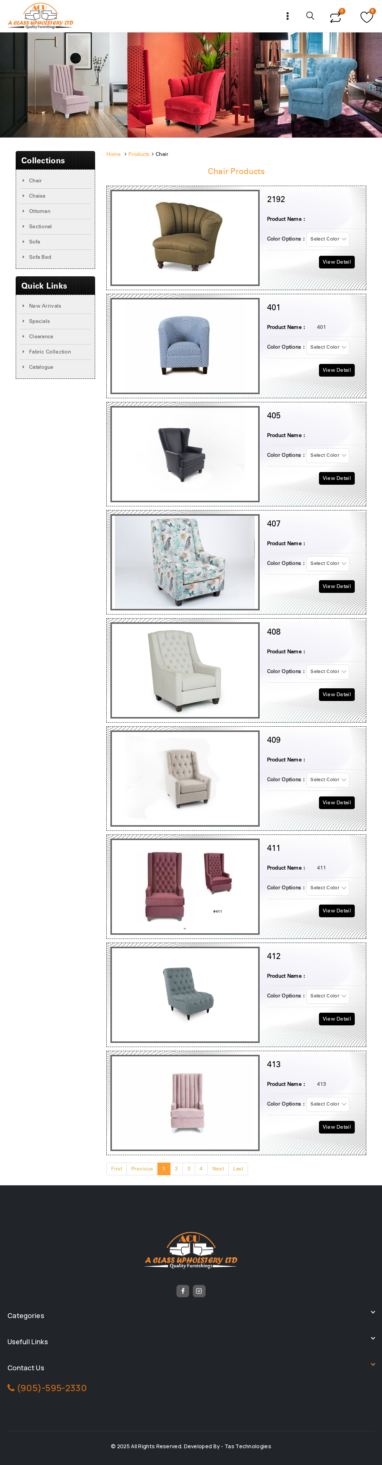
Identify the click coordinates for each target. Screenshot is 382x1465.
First (116, 1169)
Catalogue (41, 367)
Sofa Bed (40, 257)
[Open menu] (287, 15)
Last (238, 1169)
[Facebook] (182, 1291)
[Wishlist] (366, 16)
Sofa (34, 242)
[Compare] (335, 16)
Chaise (37, 196)
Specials (39, 321)
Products (139, 154)
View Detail (337, 262)
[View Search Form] (310, 16)
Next (218, 1169)
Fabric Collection (50, 352)
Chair (35, 180)
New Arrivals (45, 306)
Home (113, 154)
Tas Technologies (248, 1446)
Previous (142, 1169)
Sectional (40, 226)
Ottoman (39, 211)
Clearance (41, 336)
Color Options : (286, 239)
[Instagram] (199, 1291)
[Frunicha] (40, 16)
